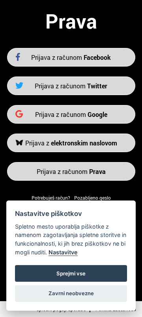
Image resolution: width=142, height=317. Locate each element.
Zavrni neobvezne (71, 293)
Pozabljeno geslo (92, 198)
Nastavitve (63, 252)
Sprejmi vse (71, 273)
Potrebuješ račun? (51, 198)
